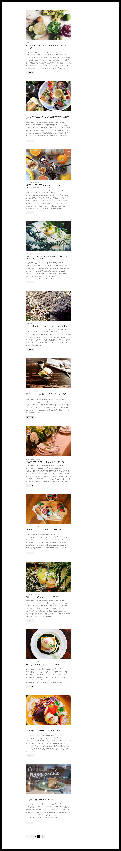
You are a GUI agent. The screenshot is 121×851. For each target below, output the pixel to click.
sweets (35, 114)
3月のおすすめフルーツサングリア (42, 597)
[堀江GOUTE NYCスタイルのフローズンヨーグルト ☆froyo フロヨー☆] (48, 164)
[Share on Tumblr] (31, 76)
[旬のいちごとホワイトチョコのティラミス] (48, 509)
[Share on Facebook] (26, 76)
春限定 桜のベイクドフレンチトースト (44, 665)
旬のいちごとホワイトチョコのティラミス (45, 530)
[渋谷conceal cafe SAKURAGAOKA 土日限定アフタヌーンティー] (48, 96)
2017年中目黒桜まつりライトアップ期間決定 (46, 326)
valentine (36, 727)
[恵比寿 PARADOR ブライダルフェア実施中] (48, 441)
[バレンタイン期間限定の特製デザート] (48, 710)
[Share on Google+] (29, 76)
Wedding (36, 459)
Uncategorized (40, 796)
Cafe (33, 42)
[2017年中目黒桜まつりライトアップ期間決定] (48, 306)
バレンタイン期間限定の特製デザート (43, 731)
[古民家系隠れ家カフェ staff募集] (48, 779)
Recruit (35, 796)
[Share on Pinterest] (33, 76)
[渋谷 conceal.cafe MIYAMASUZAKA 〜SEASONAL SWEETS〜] (48, 236)
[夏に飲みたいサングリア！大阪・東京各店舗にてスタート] (48, 25)
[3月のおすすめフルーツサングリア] (48, 577)
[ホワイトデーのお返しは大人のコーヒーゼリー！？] (48, 373)
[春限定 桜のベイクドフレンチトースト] (48, 644)
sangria (35, 42)
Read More (30, 72)
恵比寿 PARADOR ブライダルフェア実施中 (47, 462)
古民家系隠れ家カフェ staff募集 (42, 800)
